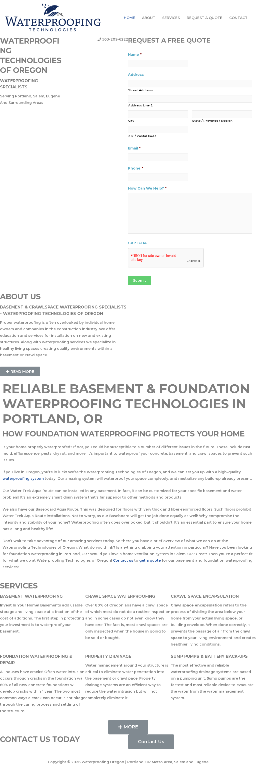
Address (136, 74)
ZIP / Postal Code (142, 136)
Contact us (123, 560)
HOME (129, 18)
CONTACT (238, 18)
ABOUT (148, 18)
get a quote (150, 560)
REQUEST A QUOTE (204, 18)
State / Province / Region (212, 120)
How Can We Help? (147, 188)
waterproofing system (23, 478)
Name (135, 54)
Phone (135, 168)
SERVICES (171, 18)
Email (134, 148)
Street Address (140, 90)
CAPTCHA (137, 243)
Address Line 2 (140, 105)
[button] (20, 371)
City (131, 120)
